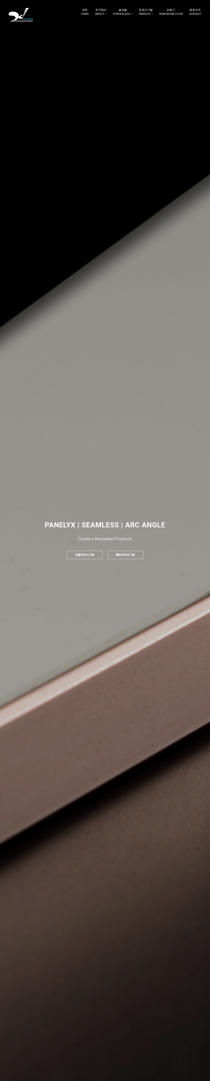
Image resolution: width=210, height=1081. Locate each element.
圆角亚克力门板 (125, 554)
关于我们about (101, 11)
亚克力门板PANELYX (146, 11)
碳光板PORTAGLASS (122, 11)
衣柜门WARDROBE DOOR (171, 11)
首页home (85, 11)
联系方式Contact (195, 11)
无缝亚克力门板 (84, 554)
